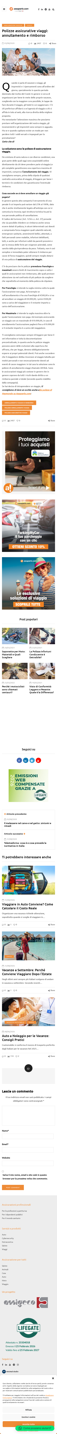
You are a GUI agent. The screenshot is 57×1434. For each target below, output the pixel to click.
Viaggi (29, 25)
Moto (4, 1280)
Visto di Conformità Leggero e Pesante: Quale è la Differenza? (41, 689)
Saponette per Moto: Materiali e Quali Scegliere (13, 654)
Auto (4, 1234)
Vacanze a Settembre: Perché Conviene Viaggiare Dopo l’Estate (27, 972)
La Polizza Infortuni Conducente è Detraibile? (40, 654)
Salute (4, 1245)
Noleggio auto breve (15, 1022)
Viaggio (5, 1284)
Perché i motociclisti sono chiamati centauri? (13, 689)
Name (5, 1130)
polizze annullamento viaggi (17, 408)
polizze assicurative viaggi (16, 413)
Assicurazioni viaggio (13, 25)
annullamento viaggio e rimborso (19, 403)
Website (6, 1157)
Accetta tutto (28, 1424)
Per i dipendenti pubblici (12, 1214)
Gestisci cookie (28, 1417)
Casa (4, 1273)
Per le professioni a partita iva (14, 1211)
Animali (5, 1269)
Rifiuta (28, 1409)
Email (5, 1144)
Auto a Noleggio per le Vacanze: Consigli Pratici (25, 1038)
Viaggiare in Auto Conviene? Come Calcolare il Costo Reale (27, 906)
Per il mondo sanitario (11, 1218)
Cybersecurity (8, 1238)
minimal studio (12, 1371)
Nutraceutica (7, 1242)
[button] (53, 1378)
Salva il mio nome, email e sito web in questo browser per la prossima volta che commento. (25, 1176)
